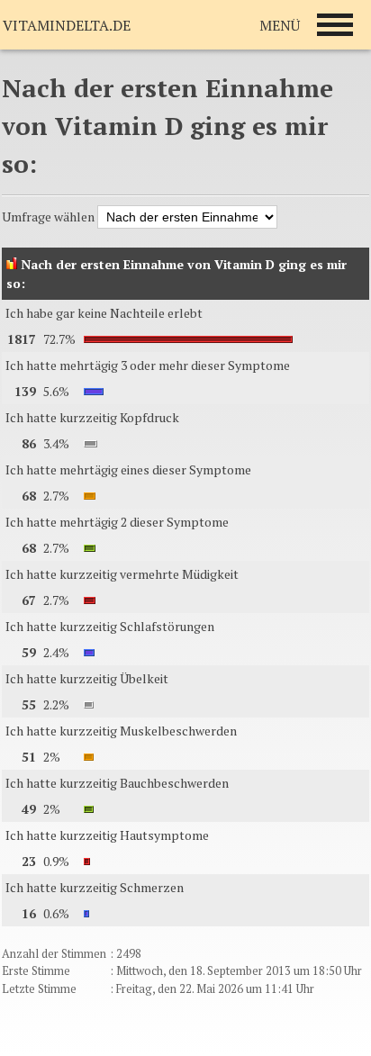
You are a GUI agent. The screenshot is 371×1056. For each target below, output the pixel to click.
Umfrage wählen (49, 216)
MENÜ (279, 25)
